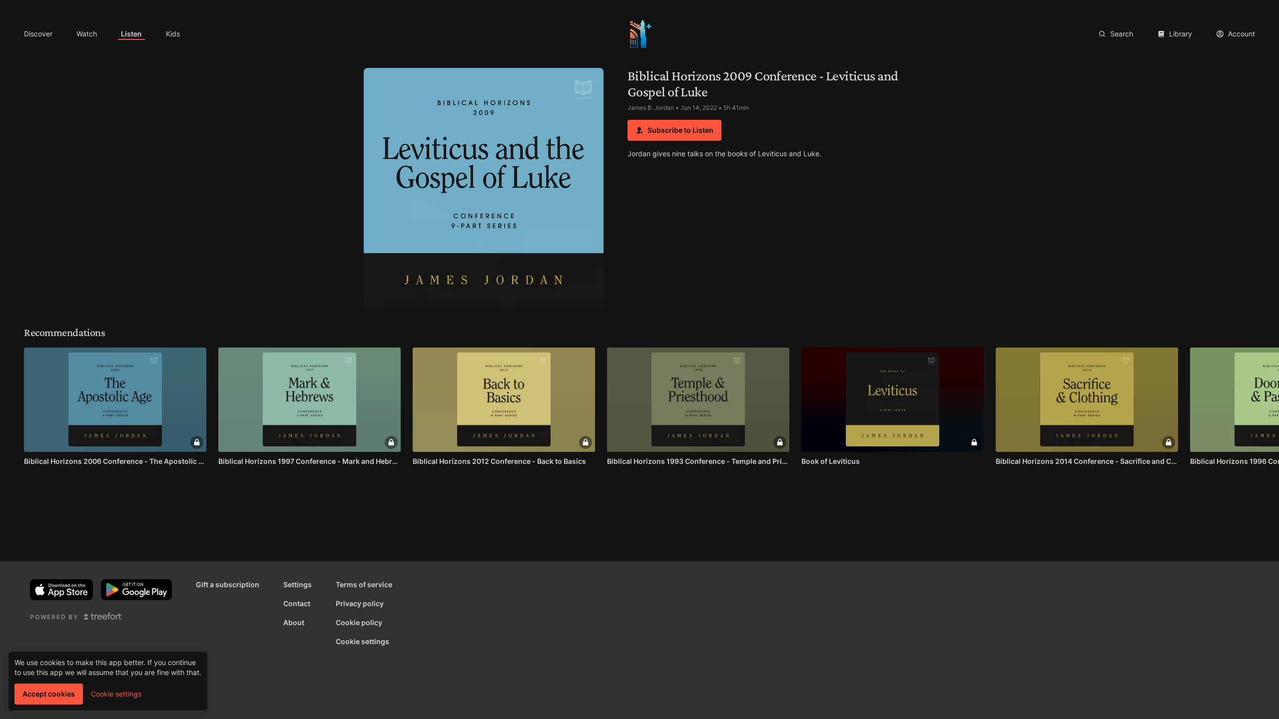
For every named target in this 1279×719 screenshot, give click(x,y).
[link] (38, 34)
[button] (674, 130)
